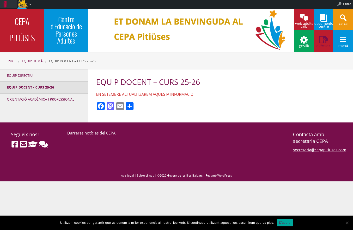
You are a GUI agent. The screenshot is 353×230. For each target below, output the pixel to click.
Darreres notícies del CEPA (91, 133)
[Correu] (23, 144)
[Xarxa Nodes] (43, 144)
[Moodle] (33, 144)
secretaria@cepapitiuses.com (319, 150)
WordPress (224, 175)
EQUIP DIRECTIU (20, 75)
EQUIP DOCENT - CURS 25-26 (30, 87)
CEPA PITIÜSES (22, 29)
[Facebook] (15, 144)
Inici (11, 61)
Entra (347, 4)
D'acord (285, 222)
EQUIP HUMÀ (32, 61)
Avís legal (127, 175)
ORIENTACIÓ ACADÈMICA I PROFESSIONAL (40, 99)
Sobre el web (145, 175)
